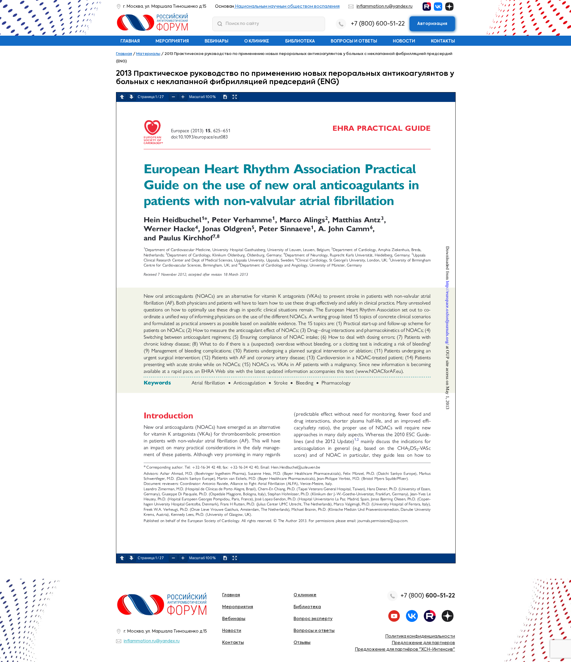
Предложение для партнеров (423, 643)
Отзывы (302, 643)
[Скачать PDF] (225, 97)
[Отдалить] (173, 97)
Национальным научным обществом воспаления (287, 6)
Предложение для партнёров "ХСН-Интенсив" (405, 649)
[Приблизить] (182, 97)
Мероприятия (172, 41)
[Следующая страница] (131, 97)
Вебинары (216, 41)
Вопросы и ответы (354, 41)
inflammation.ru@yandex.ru (384, 6)
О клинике (256, 41)
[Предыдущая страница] (121, 97)
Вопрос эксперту (313, 619)
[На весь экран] (234, 97)
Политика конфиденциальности (420, 636)
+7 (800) (428, 596)
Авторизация (432, 24)
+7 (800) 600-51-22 (378, 24)
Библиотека (300, 41)
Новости (404, 41)
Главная (130, 41)
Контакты (443, 41)
